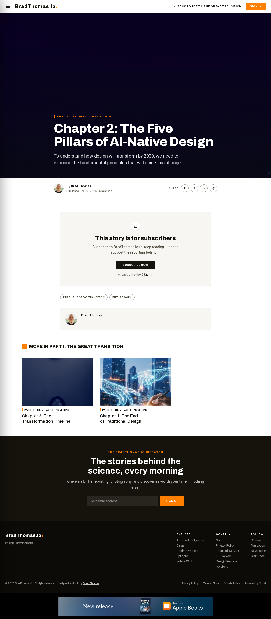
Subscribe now (135, 264)
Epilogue (183, 556)
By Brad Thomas (78, 186)
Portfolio (222, 566)
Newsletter (258, 550)
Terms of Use (211, 583)
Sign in (148, 274)
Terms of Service (227, 550)
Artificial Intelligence (190, 540)
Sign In (256, 6)
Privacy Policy (225, 545)
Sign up (221, 540)
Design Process (187, 550)
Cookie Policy (232, 583)
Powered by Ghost (255, 583)
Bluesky (256, 540)
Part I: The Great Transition (84, 116)
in (204, 188)
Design (181, 545)
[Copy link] (213, 188)
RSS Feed (258, 556)
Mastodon (258, 545)
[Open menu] (8, 6)
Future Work (121, 297)
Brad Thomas (91, 315)
